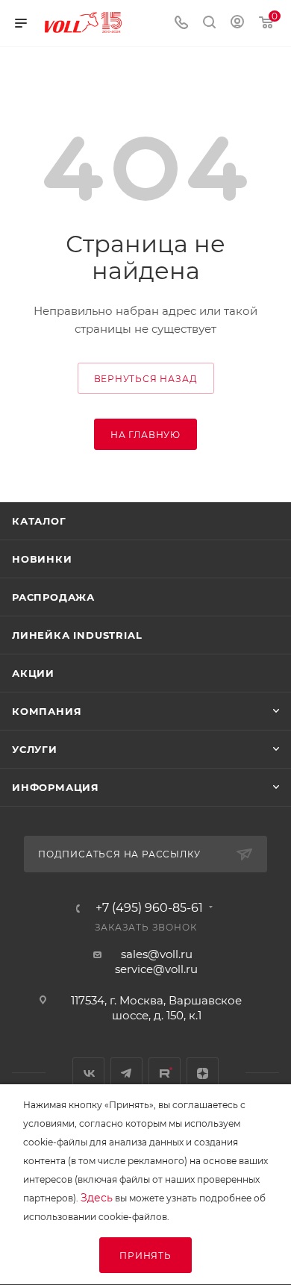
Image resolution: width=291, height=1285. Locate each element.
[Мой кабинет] (237, 23)
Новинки (42, 559)
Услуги (34, 749)
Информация (55, 787)
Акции (33, 673)
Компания (46, 711)
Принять (145, 1255)
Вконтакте (88, 1073)
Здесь (97, 1197)
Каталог (39, 521)
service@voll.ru (156, 969)
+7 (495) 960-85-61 (149, 908)
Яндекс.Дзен (203, 1073)
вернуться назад (146, 378)
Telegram (126, 1073)
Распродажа (53, 597)
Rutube (164, 1073)
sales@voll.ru (157, 954)
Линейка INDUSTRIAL (77, 635)
